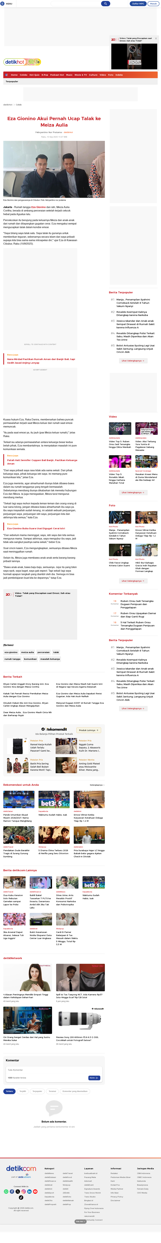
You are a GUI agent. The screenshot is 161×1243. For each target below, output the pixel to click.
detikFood (67, 1177)
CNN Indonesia (143, 1173)
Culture (93, 75)
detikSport (49, 1193)
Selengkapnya (96, 785)
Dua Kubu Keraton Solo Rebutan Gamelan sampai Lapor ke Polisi (13, 900)
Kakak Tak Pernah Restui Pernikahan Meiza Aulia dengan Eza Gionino (25, 695)
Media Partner (117, 1189)
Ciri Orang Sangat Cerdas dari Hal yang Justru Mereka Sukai (26, 1038)
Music (69, 75)
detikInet (48, 1185)
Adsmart (88, 1181)
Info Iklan (115, 1193)
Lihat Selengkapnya (132, 360)
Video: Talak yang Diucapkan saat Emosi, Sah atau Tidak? (136, 39)
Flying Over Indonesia (93, 1208)
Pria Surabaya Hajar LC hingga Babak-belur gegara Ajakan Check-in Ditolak (89, 853)
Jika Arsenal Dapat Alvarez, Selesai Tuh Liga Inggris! (13, 935)
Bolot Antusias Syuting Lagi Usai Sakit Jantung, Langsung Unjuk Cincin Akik (136, 349)
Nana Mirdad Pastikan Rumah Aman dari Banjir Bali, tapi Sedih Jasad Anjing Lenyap (41, 361)
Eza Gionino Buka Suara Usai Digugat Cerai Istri (36, 528)
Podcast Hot (57, 75)
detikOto (49, 1200)
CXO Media (142, 1193)
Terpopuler (12, 81)
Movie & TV (81, 75)
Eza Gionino (38, 207)
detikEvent (89, 1185)
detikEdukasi (50, 1177)
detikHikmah (68, 1200)
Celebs (23, 75)
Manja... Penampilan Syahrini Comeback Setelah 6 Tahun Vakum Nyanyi (133, 303)
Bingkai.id (88, 1200)
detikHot (7, 104)
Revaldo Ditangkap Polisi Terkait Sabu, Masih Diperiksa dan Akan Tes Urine (136, 336)
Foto (110, 75)
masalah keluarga (50, 659)
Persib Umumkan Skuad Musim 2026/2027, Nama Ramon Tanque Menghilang (17, 818)
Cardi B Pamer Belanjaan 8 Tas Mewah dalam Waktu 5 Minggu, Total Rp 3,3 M (67, 938)
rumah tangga (12, 659)
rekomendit (89, 1216)
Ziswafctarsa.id (91, 1204)
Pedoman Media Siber (120, 1177)
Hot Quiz (34, 75)
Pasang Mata (90, 1177)
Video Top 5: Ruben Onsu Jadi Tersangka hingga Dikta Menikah (120, 444)
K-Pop (45, 75)
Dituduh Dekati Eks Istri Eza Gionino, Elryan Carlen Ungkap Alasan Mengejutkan (25, 704)
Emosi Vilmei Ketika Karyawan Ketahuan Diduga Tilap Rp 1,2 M (88, 818)
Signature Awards (92, 1189)
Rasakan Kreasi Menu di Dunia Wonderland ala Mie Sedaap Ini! (146, 477)
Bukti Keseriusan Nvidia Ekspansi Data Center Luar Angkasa (41, 935)
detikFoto (67, 1197)
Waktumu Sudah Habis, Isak (53, 815)
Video (103, 75)
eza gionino (11, 652)
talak (56, 652)
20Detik (66, 1193)
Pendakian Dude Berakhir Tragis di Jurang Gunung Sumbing (16, 853)
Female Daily (142, 1189)
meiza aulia (27, 652)
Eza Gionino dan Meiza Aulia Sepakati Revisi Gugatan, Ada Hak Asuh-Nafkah (79, 695)
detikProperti (50, 1204)
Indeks (119, 75)
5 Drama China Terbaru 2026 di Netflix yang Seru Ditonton (53, 852)
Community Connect (93, 1220)
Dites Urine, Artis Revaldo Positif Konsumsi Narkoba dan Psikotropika (66, 900)
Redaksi (114, 1173)
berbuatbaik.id (90, 1173)
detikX (65, 1189)
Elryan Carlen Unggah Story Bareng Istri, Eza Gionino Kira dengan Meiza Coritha (26, 685)
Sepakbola (49, 1197)
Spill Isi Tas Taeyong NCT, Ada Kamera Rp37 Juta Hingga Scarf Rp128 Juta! (79, 996)
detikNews (49, 1173)
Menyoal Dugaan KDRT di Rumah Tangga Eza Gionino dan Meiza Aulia (80, 704)
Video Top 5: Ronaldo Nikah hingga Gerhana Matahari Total (117, 478)
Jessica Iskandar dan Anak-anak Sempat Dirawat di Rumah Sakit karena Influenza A (136, 324)
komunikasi (30, 659)
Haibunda (141, 1181)
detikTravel (68, 1173)
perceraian (44, 652)
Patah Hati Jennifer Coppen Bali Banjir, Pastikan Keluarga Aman (42, 462)
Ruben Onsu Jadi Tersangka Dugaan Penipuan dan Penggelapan (137, 604)
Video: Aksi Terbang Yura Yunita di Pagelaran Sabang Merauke (145, 445)
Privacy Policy (117, 1197)
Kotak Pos (115, 1185)
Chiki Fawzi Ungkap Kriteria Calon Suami (119, 564)
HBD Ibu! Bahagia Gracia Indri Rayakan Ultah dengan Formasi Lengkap (146, 567)
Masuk (153, 3)
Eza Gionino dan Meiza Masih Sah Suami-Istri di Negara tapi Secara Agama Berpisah (79, 685)
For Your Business (92, 1212)
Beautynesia (142, 1185)
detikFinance (50, 1181)
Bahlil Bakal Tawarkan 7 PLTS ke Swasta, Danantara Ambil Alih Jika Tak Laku (40, 901)
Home (14, 75)
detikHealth (68, 1181)
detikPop (67, 1204)
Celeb (19, 104)
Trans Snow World (92, 1193)
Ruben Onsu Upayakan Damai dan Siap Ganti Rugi (138, 615)
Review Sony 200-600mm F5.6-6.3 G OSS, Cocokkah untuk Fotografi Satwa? (77, 1038)
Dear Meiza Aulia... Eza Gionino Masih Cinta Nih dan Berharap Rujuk (27, 713)
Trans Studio (90, 1197)
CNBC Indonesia (144, 1177)
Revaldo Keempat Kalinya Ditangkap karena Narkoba (132, 314)
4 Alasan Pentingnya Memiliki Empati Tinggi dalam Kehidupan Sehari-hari (25, 996)
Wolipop (66, 1185)
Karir (113, 1181)
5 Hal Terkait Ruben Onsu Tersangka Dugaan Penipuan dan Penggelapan (138, 625)
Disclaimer (115, 1200)
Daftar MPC (138, 3)
